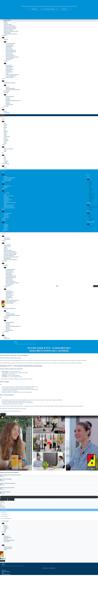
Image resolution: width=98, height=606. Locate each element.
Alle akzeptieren (34, 9)
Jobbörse (16, 342)
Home (16, 341)
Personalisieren (64, 9)
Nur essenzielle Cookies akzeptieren (49, 9)
